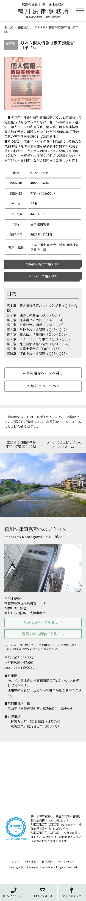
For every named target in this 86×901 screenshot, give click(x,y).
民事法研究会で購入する (43, 264)
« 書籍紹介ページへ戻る (43, 373)
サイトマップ (66, 862)
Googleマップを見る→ (43, 622)
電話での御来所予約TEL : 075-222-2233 (21, 444)
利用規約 (47, 862)
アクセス (71, 896)
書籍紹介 (23, 27)
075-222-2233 (14, 896)
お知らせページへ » (43, 385)
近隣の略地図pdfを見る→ (43, 633)
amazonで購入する (43, 276)
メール (43, 896)
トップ (8, 27)
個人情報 (30, 862)
